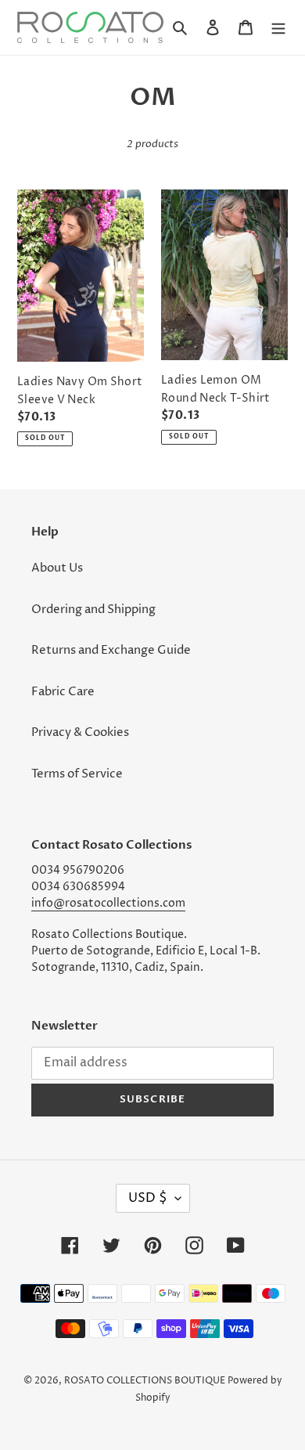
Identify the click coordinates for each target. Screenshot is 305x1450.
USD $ (147, 1198)
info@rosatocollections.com (108, 903)
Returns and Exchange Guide (111, 650)
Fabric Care (63, 692)
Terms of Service (77, 774)
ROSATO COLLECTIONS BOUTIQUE (144, 1380)
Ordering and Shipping (93, 609)
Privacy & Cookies (80, 732)
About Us (57, 568)
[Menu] (278, 28)
